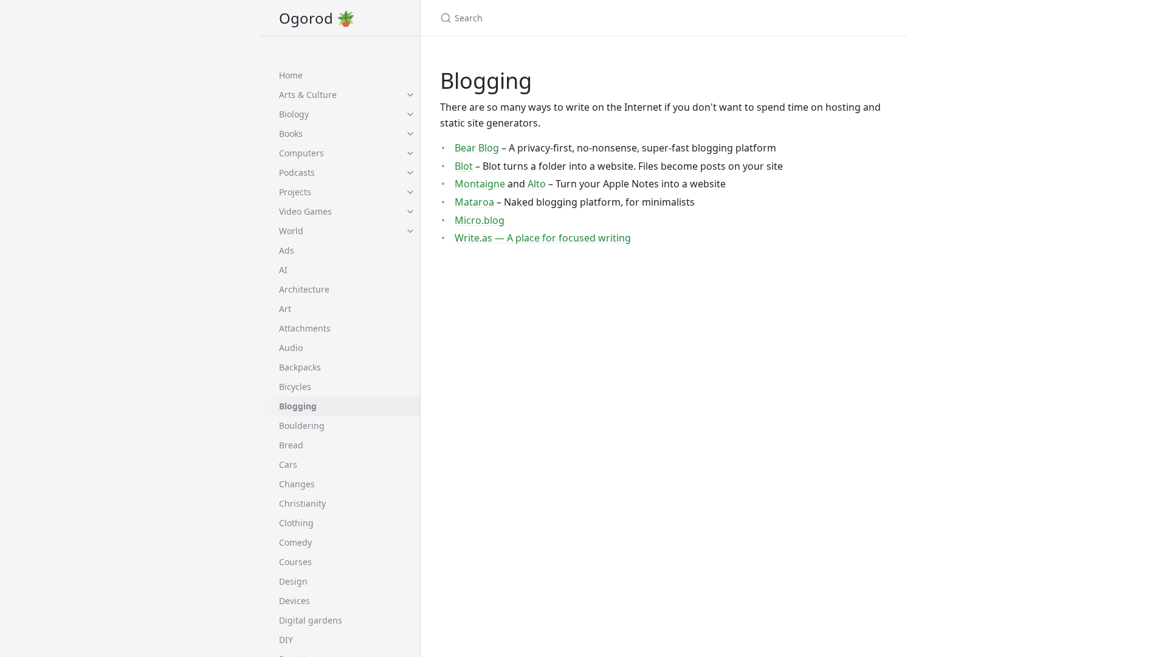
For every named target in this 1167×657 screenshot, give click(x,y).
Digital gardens (310, 620)
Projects (295, 192)
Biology (294, 114)
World (291, 231)
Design (293, 581)
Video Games (305, 211)
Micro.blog (479, 220)
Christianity (302, 503)
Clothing (296, 523)
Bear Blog (477, 148)
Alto (537, 183)
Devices (294, 601)
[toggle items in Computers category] (410, 153)
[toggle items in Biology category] (410, 114)
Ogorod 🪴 (317, 18)
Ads (286, 250)
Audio (291, 347)
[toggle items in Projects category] (410, 192)
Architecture (304, 289)
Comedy (295, 542)
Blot (464, 166)
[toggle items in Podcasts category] (410, 172)
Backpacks (300, 367)
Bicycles (295, 386)
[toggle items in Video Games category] (410, 211)
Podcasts (297, 172)
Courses (295, 562)
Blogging (298, 406)
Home (291, 75)
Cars (288, 464)
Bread (291, 445)
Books (291, 133)
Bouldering (302, 425)
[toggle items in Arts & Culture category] (410, 95)
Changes (297, 484)
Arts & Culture (308, 94)
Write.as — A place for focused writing (543, 238)
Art (285, 309)
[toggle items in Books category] (410, 134)
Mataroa (474, 202)
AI (283, 270)
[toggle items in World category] (410, 231)
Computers (301, 153)
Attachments (305, 328)
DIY (286, 639)
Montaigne (480, 183)
